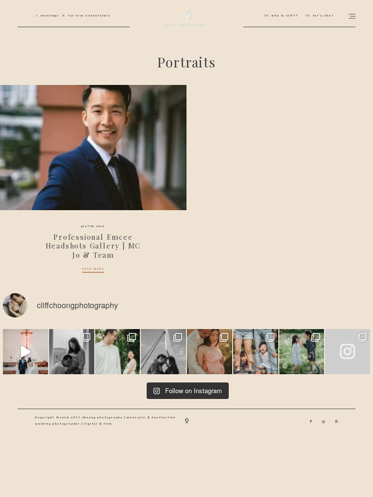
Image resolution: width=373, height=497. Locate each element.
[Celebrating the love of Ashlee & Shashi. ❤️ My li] (25, 351)
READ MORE (93, 269)
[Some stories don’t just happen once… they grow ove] (255, 351)
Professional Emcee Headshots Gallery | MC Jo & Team (93, 246)
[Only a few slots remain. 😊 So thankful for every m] (347, 351)
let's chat (323, 15)
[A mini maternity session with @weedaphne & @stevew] (117, 351)
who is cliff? (284, 15)
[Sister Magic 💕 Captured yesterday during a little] (301, 351)
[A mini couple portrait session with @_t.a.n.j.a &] (163, 351)
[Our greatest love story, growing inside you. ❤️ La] (71, 351)
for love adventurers (89, 15)
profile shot (93, 226)
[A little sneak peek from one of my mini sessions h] (209, 351)
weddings (49, 15)
